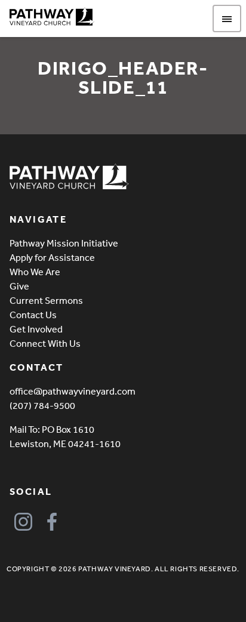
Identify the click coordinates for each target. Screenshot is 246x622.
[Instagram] (23, 521)
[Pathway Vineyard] (52, 16)
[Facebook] (51, 521)
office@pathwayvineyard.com (73, 391)
